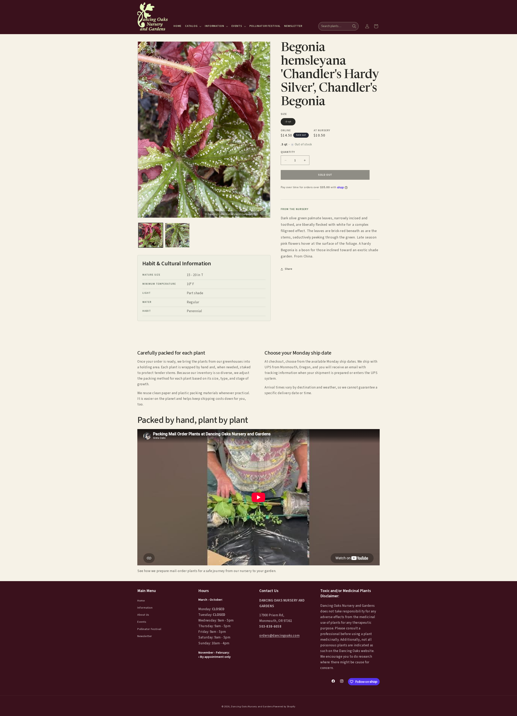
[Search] (354, 26)
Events (141, 622)
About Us (143, 615)
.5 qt (290, 122)
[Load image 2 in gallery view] (177, 235)
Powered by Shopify (284, 706)
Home (141, 600)
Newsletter (144, 636)
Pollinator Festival (149, 629)
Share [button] (288, 269)
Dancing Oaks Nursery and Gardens (252, 706)
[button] (193, 26)
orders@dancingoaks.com (279, 635)
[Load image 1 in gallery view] (150, 235)
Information (145, 608)
